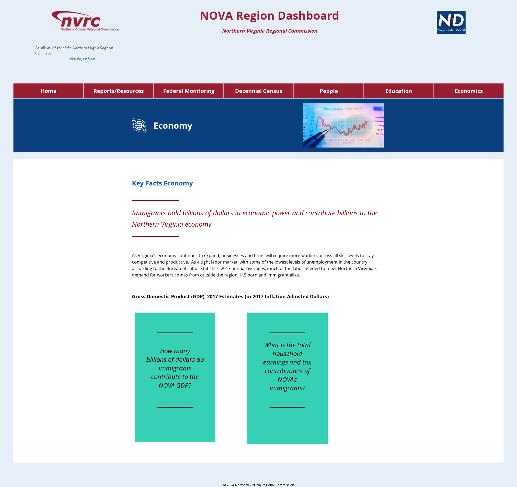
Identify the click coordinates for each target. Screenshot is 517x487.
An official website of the (53, 47)
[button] (83, 58)
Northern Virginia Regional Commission (74, 50)
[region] (175, 377)
